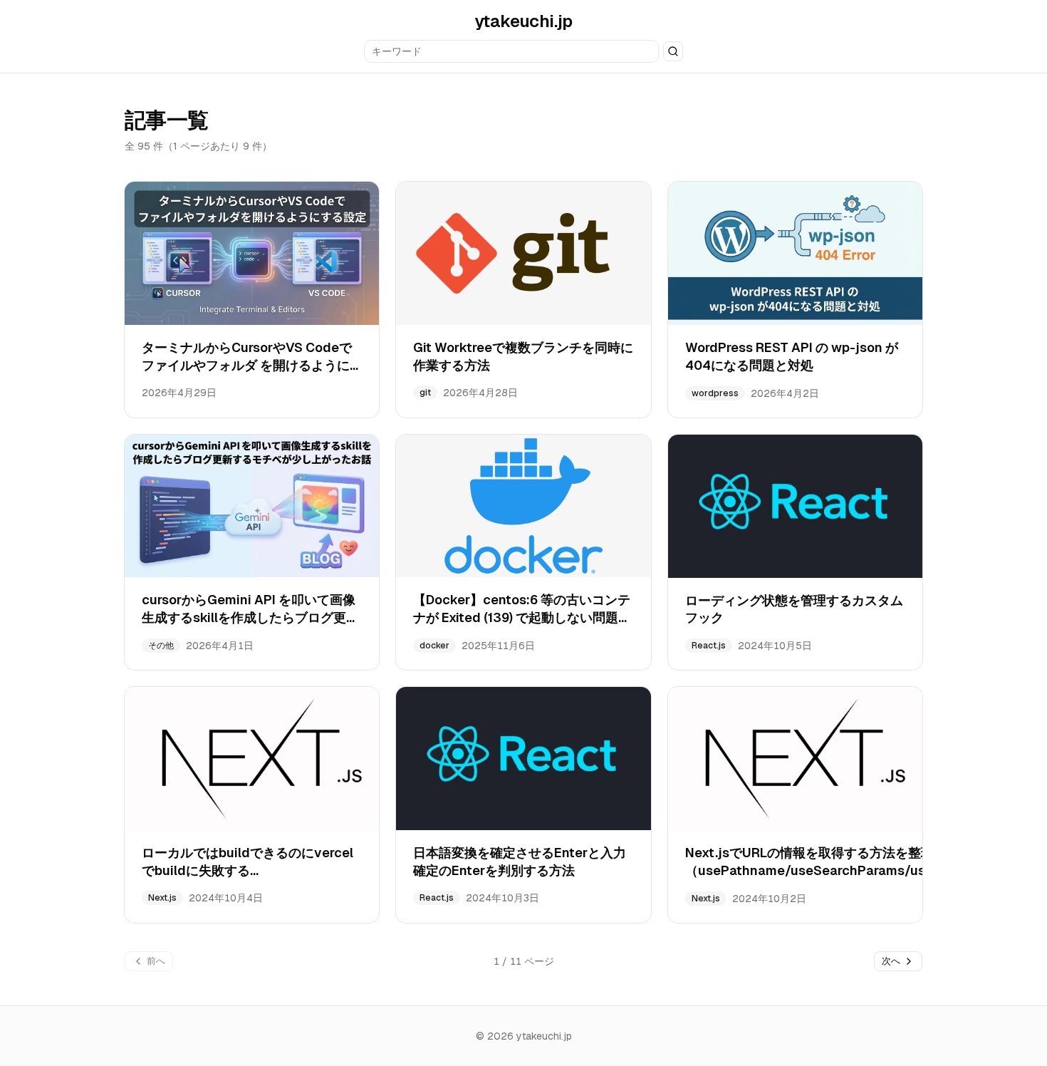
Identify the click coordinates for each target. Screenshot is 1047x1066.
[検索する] (673, 51)
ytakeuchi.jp (523, 21)
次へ (891, 961)
